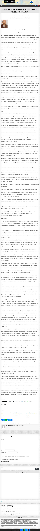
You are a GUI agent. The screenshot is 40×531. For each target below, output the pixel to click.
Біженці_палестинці (29, 521)
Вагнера (22, 525)
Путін (7, 523)
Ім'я (1, 450)
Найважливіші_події (20, 522)
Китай (24, 520)
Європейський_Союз (10, 519)
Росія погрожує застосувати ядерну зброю (6, 412)
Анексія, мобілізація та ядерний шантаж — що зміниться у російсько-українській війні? (20, 10)
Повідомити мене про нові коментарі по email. (8, 458)
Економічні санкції (15, 525)
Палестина (25, 525)
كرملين (6, 423)
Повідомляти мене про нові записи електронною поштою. (10, 459)
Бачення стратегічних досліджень (17, 12)
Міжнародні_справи (4, 525)
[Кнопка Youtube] (38, 5)
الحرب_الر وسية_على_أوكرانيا (21, 423)
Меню (3, 5)
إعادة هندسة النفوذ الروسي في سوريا (6, 509)
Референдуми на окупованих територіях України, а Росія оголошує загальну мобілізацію (18, 413)
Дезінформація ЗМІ (20, 523)
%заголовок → (38, 432)
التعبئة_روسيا (27, 423)
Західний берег (28, 520)
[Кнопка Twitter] (35, 5)
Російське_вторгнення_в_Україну (14, 521)
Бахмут (4, 523)
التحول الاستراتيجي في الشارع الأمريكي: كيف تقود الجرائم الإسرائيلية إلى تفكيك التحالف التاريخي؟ (13, 513)
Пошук (2, 467)
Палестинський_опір (4, 522)
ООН (21, 519)
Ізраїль (5, 519)
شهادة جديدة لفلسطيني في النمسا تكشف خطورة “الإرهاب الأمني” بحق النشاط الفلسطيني (13, 508)
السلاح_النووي (15, 423)
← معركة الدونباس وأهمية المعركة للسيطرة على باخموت (8, 432)
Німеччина (34, 521)
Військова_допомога (30, 525)
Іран (1, 523)
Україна (34, 522)
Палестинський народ (20, 520)
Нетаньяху (2, 526)
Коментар (2, 439)
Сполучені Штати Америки (13, 522)
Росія (31, 523)
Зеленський (34, 523)
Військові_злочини (26, 523)
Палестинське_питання (23, 521)
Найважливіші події (27, 522)
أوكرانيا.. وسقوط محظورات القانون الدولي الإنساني (8, 511)
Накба (8, 522)
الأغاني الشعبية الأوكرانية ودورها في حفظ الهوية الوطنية (8, 514)
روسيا (8, 423)
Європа (32, 522)
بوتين (9, 423)
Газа (19, 525)
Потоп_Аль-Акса (10, 525)
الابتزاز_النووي (31, 423)
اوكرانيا (11, 423)
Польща (9, 523)
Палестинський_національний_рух (6, 520)
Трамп (12, 523)
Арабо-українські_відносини (5, 521)
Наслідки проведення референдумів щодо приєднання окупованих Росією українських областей (31, 413)
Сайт (1, 454)
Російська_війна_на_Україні (26, 519)
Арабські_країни (14, 520)
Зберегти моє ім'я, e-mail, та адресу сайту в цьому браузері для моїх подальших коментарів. (15, 456)
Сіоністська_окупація (17, 519)
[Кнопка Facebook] (37, 5)
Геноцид (2, 519)
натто (35, 525)
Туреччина (15, 523)
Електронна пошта (4, 452)
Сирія (37, 523)
